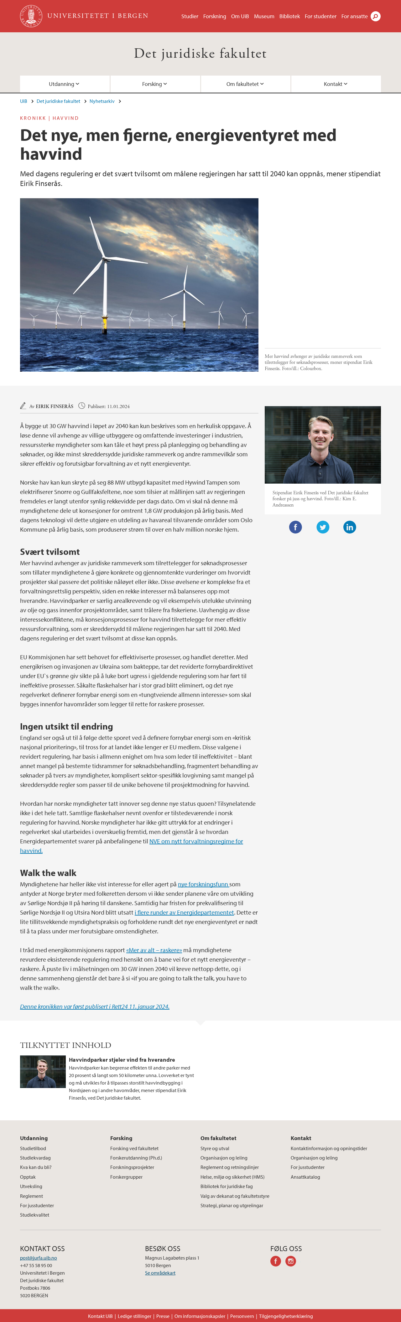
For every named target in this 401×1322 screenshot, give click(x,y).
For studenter (320, 16)
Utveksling (31, 1186)
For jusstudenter (37, 1205)
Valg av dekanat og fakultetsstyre (234, 1196)
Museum (264, 16)
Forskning (214, 16)
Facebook (295, 527)
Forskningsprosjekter (132, 1167)
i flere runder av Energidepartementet (184, 912)
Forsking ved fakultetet (134, 1148)
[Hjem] (32, 16)
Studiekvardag (35, 1158)
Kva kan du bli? (36, 1167)
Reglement (31, 1196)
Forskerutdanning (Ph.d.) (136, 1158)
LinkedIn (350, 527)
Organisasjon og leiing (223, 1158)
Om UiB (240, 16)
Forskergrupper (126, 1177)
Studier (189, 16)
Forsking (152, 84)
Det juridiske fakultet (200, 54)
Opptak (28, 1177)
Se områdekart (160, 1273)
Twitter (323, 527)
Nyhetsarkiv (102, 101)
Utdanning (61, 84)
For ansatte (354, 16)
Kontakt (333, 84)
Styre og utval (214, 1148)
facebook (277, 1262)
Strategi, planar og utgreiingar (231, 1205)
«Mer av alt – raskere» (154, 950)
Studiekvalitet (34, 1215)
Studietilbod (33, 1148)
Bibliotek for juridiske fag (226, 1186)
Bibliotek (289, 16)
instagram (292, 1262)
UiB (23, 101)
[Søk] (375, 16)
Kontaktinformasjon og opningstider (329, 1148)
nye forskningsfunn (203, 884)
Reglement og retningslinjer (229, 1167)
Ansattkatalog (305, 1177)
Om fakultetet (243, 84)
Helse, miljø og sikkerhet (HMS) (232, 1177)
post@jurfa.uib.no (38, 1258)
